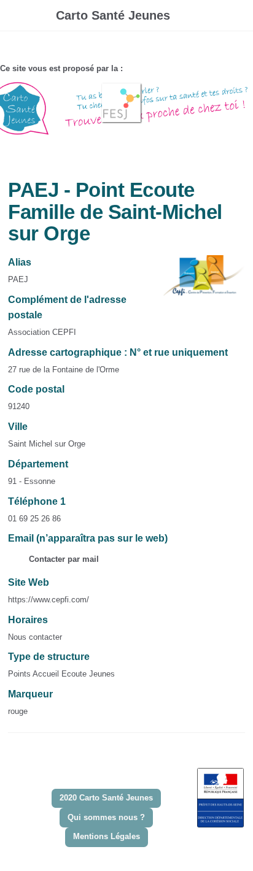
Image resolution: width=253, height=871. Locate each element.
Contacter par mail (62, 559)
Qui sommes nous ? (106, 817)
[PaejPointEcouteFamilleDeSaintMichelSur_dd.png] (197, 281)
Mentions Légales (106, 836)
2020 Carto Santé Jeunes (106, 797)
